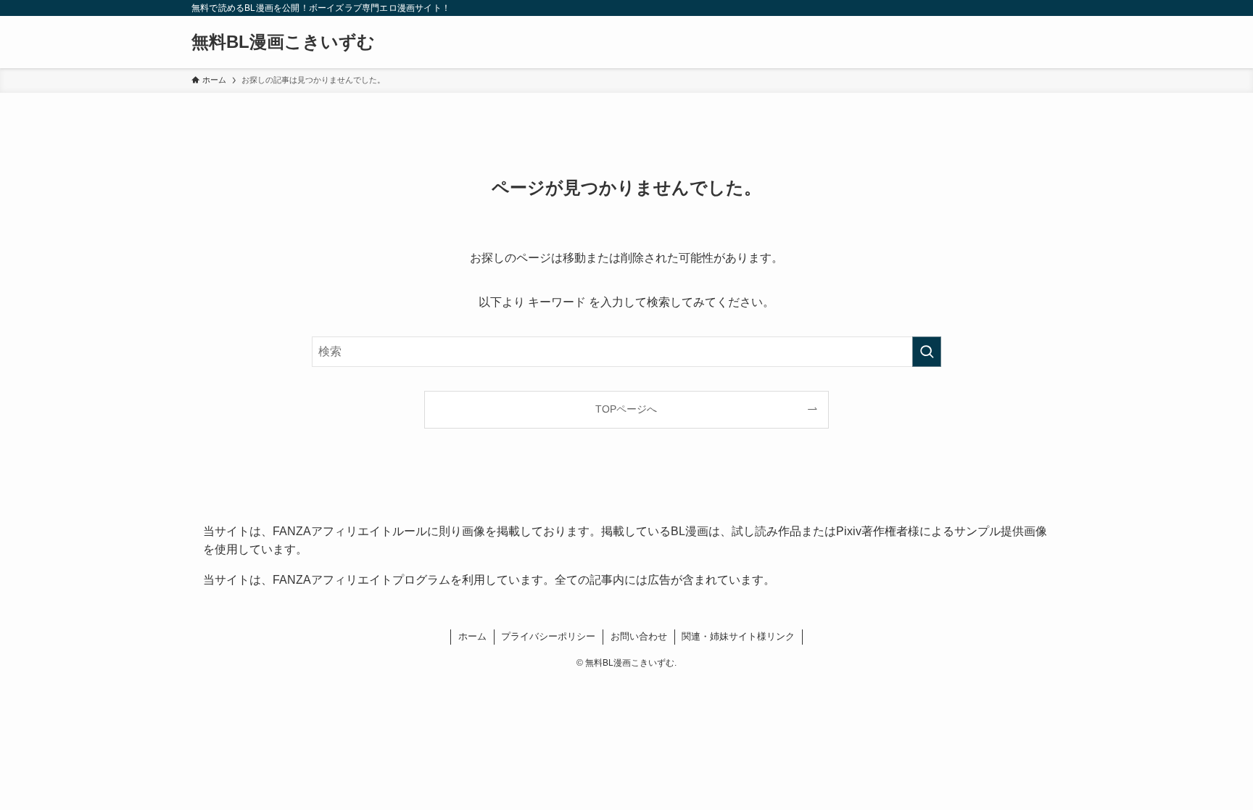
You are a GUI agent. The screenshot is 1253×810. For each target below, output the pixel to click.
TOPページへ (626, 409)
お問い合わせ (639, 636)
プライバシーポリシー (548, 636)
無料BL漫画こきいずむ (283, 42)
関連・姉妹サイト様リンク (738, 636)
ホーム (472, 636)
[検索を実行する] (926, 351)
